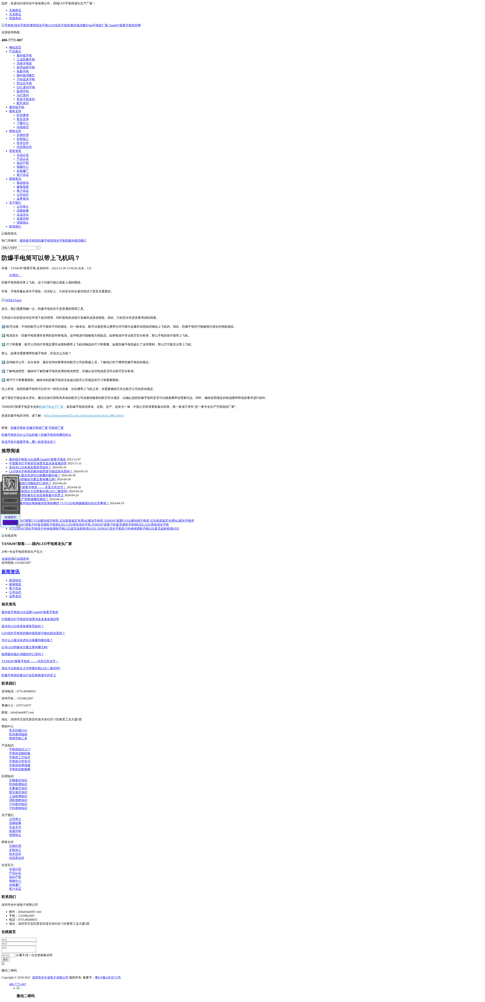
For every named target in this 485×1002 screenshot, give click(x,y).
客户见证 (23, 174)
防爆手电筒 (45, 240)
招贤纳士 (23, 222)
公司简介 (23, 206)
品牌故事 (23, 210)
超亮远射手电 (26, 67)
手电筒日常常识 (19, 761)
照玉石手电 (24, 83)
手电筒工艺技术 (19, 757)
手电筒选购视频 (19, 769)
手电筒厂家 (56, 427)
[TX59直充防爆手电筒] (11, 300)
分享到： (15, 275)
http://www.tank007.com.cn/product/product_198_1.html (84, 415)
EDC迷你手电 (26, 87)
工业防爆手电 (26, 59)
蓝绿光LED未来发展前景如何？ (30, 467)
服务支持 (15, 111)
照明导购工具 (18, 738)
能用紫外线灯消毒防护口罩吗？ (30, 483)
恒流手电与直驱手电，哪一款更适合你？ (29, 441)
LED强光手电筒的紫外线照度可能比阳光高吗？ (41, 471)
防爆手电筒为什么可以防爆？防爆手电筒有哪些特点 (36, 434)
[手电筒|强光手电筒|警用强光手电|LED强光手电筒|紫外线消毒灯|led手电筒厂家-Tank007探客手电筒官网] (71, 25)
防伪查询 (23, 115)
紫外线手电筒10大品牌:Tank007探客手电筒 (37, 459)
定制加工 (23, 139)
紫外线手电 (24, 55)
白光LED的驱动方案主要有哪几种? (32, 479)
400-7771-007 (17, 984)
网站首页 (15, 47)
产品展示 (15, 51)
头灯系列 (23, 95)
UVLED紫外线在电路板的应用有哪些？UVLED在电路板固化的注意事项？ (59, 503)
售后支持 (23, 119)
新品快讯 (23, 182)
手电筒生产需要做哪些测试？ (28, 499)
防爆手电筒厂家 (37, 427)
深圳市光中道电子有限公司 (50, 977)
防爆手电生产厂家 (51, 407)
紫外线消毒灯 (26, 75)
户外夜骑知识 (18, 808)
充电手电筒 (24, 63)
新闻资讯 (15, 178)
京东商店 (15, 14)
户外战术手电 (26, 79)
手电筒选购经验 (19, 753)
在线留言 (23, 127)
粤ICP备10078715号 (108, 977)
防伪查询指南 (18, 734)
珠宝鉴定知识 (18, 792)
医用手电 (23, 91)
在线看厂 (23, 170)
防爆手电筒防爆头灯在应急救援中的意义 (36, 495)
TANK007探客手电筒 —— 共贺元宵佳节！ (37, 487)
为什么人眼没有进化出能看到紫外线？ (35, 475)
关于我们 (15, 202)
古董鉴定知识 (18, 788)
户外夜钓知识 (18, 804)
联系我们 (15, 226)
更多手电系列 (26, 99)
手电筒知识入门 (19, 749)
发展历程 (23, 218)
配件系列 (23, 103)
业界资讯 (23, 198)
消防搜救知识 (18, 800)
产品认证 (23, 158)
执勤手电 (23, 71)
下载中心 (23, 123)
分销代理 (23, 135)
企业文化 (23, 214)
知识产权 (23, 162)
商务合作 (15, 131)
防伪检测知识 (18, 784)
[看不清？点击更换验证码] (34, 955)
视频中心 (23, 166)
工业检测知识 (18, 796)
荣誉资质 (15, 151)
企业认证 (23, 155)
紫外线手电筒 (29, 240)
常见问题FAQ (18, 730)
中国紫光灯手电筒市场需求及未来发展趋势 (38, 463)
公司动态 (23, 194)
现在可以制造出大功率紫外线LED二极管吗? (38, 491)
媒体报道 (23, 186)
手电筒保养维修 (19, 765)
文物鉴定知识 (18, 780)
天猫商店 (15, 10)
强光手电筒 (60, 240)
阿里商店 (15, 18)
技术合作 (23, 143)
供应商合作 (24, 147)
